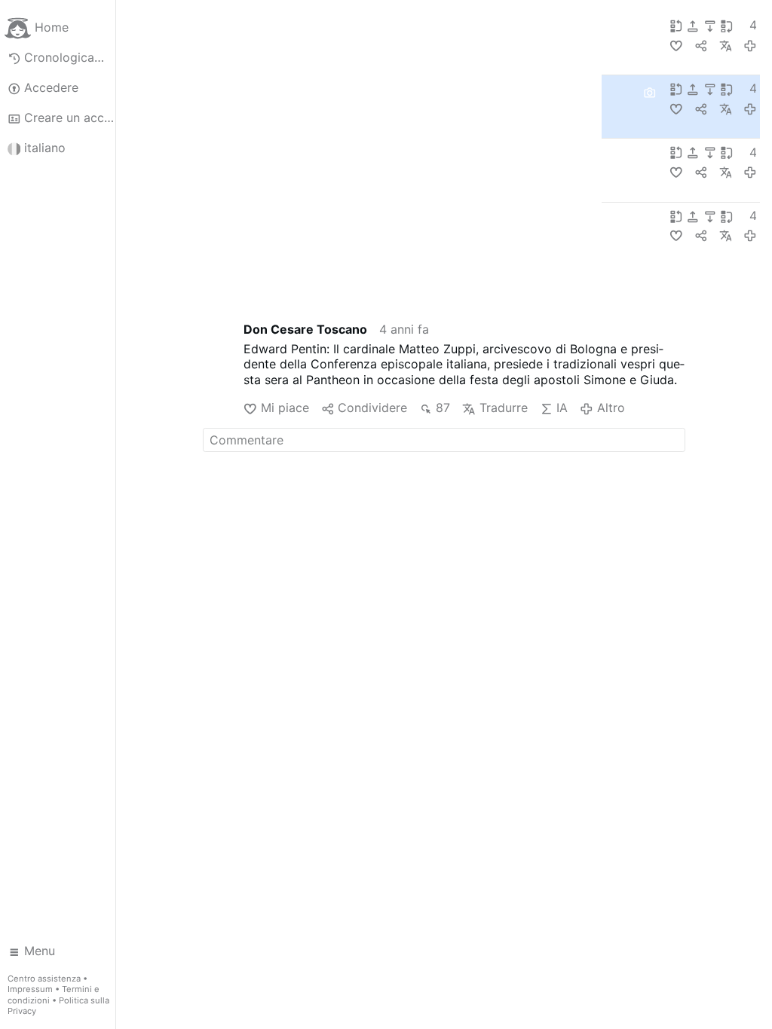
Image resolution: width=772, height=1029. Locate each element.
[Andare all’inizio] (677, 25)
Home (52, 27)
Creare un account (69, 117)
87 (443, 407)
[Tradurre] (725, 45)
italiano (45, 147)
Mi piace (284, 407)
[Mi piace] (675, 45)
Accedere (51, 87)
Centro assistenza (44, 978)
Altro (610, 407)
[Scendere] (711, 25)
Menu (39, 950)
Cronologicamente (69, 57)
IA (562, 407)
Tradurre (503, 407)
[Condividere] (700, 45)
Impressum (30, 989)
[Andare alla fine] (728, 25)
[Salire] (694, 25)
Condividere (372, 407)
